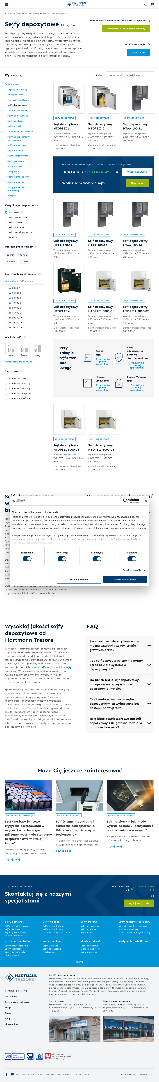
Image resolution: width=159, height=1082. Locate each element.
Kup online (138, 52)
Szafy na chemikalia (17, 941)
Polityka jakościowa (16, 990)
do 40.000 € (15, 302)
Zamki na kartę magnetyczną (134, 932)
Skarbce (13, 237)
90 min (24, 261)
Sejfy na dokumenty (91, 926)
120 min (11, 261)
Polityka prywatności (25, 1074)
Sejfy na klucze (88, 929)
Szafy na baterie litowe (133, 941)
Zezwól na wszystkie (125, 579)
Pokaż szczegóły (132, 570)
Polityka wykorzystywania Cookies (73, 1074)
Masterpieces (50, 951)
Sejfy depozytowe (64, 118)
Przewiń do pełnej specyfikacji (103, 361)
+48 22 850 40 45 (72, 171)
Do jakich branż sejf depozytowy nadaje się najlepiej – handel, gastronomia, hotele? (114, 684)
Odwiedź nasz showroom (116, 1001)
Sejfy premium (52, 941)
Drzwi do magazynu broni (56, 932)
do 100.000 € (15, 317)
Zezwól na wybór (79, 579)
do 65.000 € (15, 312)
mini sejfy (40, 667)
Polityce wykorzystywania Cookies (32, 543)
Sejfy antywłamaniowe (17, 926)
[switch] (62, 558)
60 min (10, 254)
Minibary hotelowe (128, 929)
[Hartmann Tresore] (21, 987)
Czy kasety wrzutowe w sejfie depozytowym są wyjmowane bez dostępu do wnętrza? (114, 703)
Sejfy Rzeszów (56, 1001)
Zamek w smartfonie (19, 398)
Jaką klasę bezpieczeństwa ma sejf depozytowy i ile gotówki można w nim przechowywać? (116, 723)
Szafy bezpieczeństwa (16, 945)
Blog (7, 1018)
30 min (23, 254)
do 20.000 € (15, 293)
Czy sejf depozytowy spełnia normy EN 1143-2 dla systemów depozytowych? (116, 665)
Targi (8, 1007)
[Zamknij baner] (146, 501)
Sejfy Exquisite (50, 945)
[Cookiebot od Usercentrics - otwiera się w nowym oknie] (125, 500)
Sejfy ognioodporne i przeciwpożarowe (16, 934)
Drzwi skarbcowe (89, 945)
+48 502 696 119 (99, 171)
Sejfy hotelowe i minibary (134, 921)
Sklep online (11, 1024)
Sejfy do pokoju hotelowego (133, 926)
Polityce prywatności (126, 539)
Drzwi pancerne (89, 951)
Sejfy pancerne (16, 227)
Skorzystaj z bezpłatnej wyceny (126, 28)
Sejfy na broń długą (53, 926)
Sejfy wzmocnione (18, 217)
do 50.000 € (15, 307)
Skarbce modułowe (90, 948)
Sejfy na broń (51, 921)
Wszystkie (14, 212)
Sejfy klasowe (16, 222)
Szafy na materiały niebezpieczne (15, 953)
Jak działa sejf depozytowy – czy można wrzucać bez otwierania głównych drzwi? (114, 645)
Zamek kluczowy (17, 378)
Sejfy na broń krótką (53, 929)
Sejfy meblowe (12, 929)
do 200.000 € (15, 322)
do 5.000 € (14, 288)
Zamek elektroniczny (19, 388)
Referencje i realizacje (17, 1002)
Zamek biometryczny (20, 393)
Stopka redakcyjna (46, 1074)
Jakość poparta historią (62, 975)
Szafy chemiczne (14, 948)
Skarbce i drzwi (90, 941)
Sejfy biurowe (89, 921)
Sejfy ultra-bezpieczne (20, 232)
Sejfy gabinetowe (52, 948)
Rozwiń (79, 961)
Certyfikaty (11, 996)
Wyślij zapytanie (137, 171)
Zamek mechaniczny (19, 383)
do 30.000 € (15, 297)
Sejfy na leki (87, 932)
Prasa (8, 1013)
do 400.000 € (15, 327)
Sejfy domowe (13, 921)
